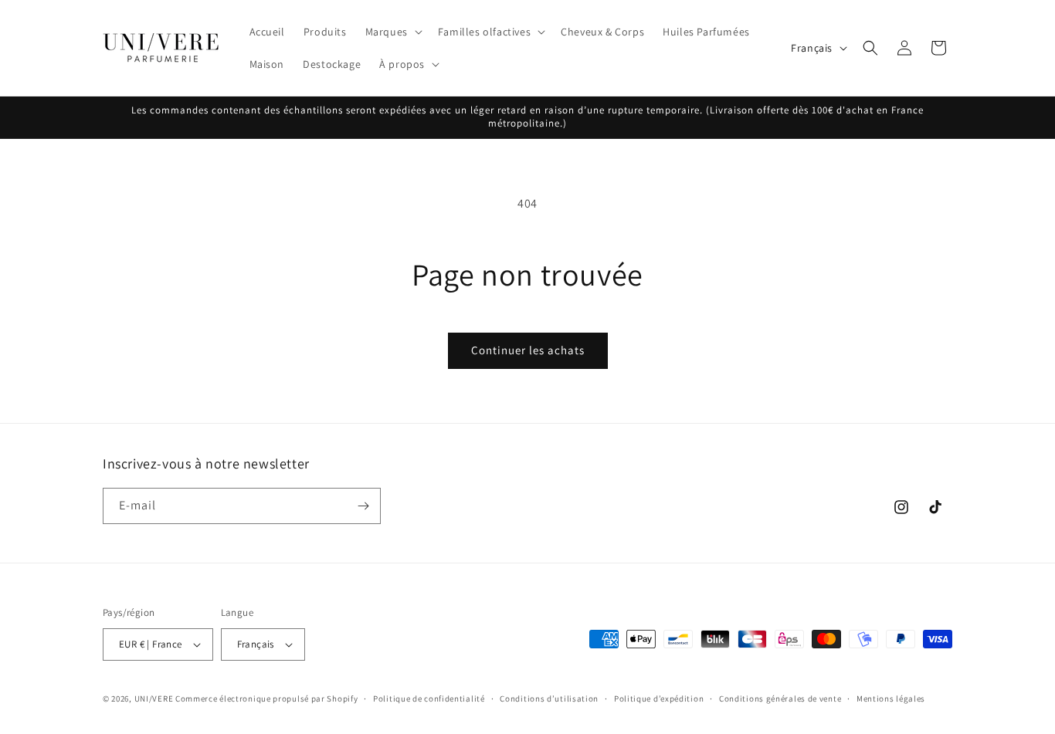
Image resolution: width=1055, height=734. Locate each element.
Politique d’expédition (659, 698)
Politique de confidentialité (429, 698)
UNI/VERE (154, 698)
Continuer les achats (528, 350)
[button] (392, 31)
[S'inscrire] (363, 506)
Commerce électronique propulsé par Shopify (266, 698)
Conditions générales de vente (780, 698)
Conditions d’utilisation (549, 698)
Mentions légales (891, 698)
